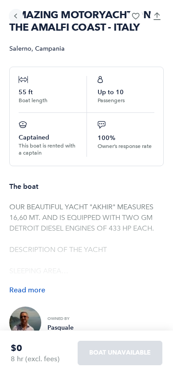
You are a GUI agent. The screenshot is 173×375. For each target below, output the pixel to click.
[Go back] (16, 16)
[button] (136, 16)
